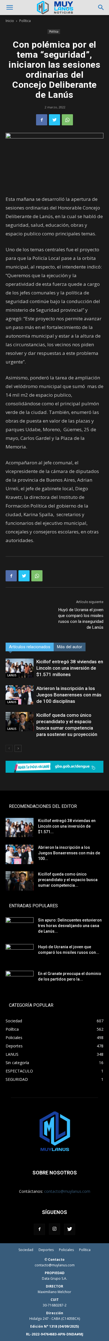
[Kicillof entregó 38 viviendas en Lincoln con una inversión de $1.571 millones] (20, 668)
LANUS (11, 675)
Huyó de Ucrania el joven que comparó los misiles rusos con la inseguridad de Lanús (80, 618)
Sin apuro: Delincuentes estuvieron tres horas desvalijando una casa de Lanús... (70, 925)
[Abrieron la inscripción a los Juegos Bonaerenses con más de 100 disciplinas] (20, 694)
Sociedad (25, 1249)
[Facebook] (41, 119)
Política (25, 20)
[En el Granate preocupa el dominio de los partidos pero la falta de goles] (20, 980)
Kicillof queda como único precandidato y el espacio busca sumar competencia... (68, 880)
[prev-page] (9, 748)
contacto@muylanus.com (67, 1191)
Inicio (10, 20)
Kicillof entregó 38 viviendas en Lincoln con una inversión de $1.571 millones (69, 668)
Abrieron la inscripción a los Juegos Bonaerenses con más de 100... (69, 853)
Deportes (46, 1249)
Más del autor (69, 646)
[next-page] (18, 748)
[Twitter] (54, 119)
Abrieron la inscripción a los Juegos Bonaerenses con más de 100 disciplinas (68, 695)
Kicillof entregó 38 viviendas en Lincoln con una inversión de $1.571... (67, 826)
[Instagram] (54, 1229)
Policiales (66, 1249)
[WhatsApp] (67, 119)
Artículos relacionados (29, 646)
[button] (9, 7)
